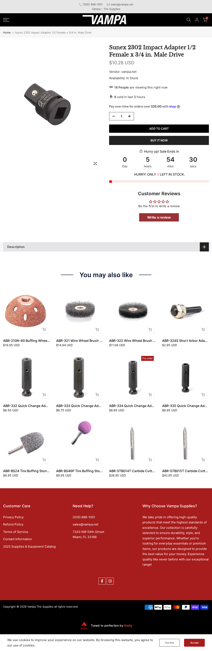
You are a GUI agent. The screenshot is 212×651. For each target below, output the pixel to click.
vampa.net (128, 72)
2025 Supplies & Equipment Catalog (29, 546)
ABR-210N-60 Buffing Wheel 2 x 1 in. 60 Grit (38, 341)
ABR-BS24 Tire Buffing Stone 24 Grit (31, 471)
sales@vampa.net (122, 4)
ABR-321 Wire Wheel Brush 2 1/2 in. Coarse (90, 341)
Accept (194, 642)
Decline (169, 642)
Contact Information (17, 539)
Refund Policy (13, 524)
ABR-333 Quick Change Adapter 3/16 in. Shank (93, 406)
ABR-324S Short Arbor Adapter (186, 341)
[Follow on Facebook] (102, 581)
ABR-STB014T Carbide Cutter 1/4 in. (137, 471)
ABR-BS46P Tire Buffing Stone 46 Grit (85, 471)
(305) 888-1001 (93, 4)
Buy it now (159, 140)
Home (7, 32)
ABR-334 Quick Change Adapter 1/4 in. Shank (145, 406)
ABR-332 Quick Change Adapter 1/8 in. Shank (39, 406)
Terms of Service (15, 532)
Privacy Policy (13, 517)
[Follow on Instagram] (110, 581)
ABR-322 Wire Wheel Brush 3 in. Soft (138, 341)
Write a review (159, 217)
